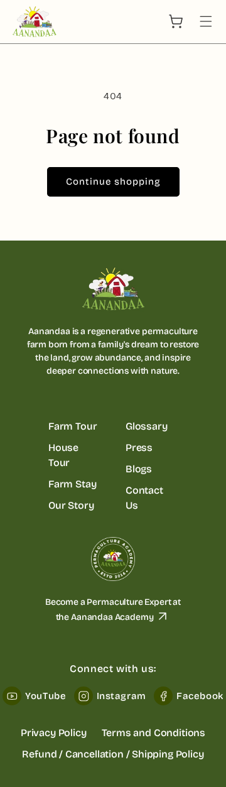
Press (139, 447)
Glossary (147, 426)
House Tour (63, 455)
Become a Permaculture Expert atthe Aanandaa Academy (113, 609)
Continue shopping (113, 181)
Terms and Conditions (153, 733)
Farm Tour (72, 426)
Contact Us (144, 497)
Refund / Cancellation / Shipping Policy (112, 754)
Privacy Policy (54, 733)
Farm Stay (72, 484)
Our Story (71, 505)
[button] (205, 21)
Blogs (139, 469)
